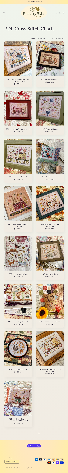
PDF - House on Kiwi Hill (18, 177)
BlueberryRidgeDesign (15, 468)
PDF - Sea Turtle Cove (49, 177)
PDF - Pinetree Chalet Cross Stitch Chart (18, 225)
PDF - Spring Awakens (50, 274)
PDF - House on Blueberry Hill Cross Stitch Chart (18, 80)
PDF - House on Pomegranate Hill (18, 129)
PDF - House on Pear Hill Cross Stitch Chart (50, 370)
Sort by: (33, 39)
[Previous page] (29, 432)
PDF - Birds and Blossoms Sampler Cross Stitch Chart (18, 420)
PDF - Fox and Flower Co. (49, 79)
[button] (4, 13)
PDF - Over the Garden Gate (49, 322)
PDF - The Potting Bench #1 (18, 322)
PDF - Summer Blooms (50, 129)
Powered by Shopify (27, 468)
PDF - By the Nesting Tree (18, 274)
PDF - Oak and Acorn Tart (18, 369)
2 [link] (38, 432)
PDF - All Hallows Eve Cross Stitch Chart (50, 225)
